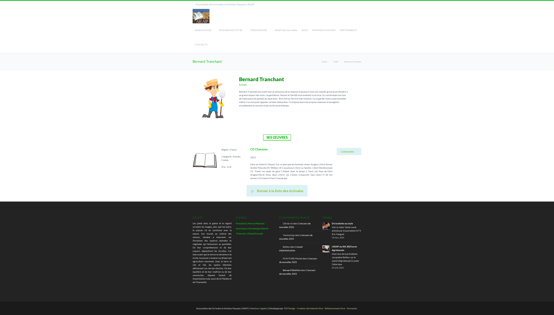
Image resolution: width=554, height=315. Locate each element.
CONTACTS (201, 44)
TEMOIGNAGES (258, 30)
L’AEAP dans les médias (286, 30)
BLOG (305, 30)
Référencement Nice (335, 308)
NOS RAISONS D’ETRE (230, 30)
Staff (335, 61)
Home (325, 61)
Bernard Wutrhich (292, 270)
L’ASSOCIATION (203, 30)
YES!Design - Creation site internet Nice (303, 308)
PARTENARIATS (348, 30)
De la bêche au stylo (342, 223)
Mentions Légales (258, 308)
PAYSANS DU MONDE (324, 30)
